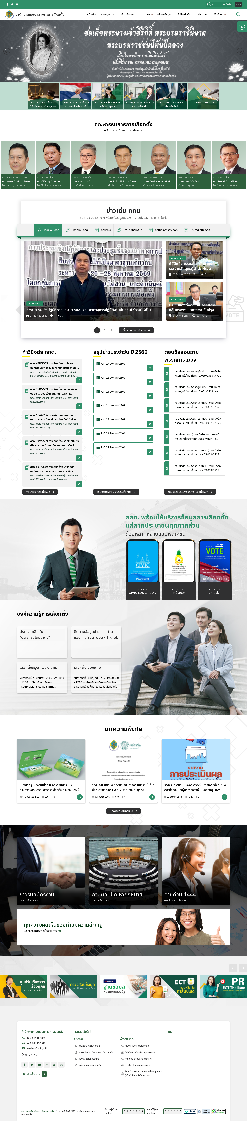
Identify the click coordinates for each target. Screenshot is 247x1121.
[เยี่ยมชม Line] (54, 1065)
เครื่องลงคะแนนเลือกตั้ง (90, 1065)
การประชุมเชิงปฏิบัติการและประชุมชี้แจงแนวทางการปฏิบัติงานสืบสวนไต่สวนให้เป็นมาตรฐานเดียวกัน (88, 310)
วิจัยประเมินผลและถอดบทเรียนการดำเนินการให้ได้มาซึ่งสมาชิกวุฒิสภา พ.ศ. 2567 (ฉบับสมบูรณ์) (123, 787)
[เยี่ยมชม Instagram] (61, 1065)
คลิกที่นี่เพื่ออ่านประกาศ (30, 900)
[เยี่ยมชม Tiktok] (47, 1065)
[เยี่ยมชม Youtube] (17, 4)
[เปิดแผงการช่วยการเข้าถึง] (242, 26)
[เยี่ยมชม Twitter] (12, 4)
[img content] (51, 759)
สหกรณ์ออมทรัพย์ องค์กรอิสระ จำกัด (96, 1052)
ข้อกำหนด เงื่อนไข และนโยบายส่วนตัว (37, 1111)
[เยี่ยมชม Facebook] (7, 4)
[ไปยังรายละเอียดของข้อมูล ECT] (93, 281)
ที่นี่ (59, 931)
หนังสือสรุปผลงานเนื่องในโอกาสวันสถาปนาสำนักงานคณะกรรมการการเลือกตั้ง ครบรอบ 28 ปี (49, 787)
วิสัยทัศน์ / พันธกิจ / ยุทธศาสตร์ (140, 1052)
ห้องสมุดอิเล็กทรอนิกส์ (89, 1059)
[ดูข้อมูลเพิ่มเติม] (80, 797)
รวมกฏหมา (107, 14)
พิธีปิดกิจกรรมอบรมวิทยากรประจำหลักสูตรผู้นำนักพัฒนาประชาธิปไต (191, 266)
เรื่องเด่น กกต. (35, 303)
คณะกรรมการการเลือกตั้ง (137, 1046)
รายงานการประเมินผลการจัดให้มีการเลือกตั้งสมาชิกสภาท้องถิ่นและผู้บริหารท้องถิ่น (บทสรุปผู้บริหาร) (195, 787)
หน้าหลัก (91, 14)
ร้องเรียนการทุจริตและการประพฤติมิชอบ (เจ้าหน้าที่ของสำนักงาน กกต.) (143, 1073)
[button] (19, 96)
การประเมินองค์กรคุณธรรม (137, 1065)
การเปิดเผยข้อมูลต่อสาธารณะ (138, 1059)
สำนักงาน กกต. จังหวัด (89, 1046)
